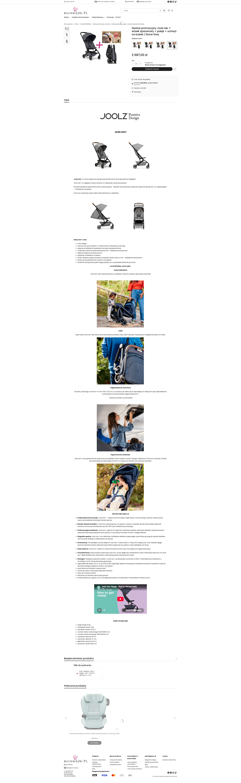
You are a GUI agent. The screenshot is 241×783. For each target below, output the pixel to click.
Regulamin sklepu (150, 760)
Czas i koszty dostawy (134, 769)
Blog (146, 765)
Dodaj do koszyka (152, 69)
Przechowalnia (114, 762)
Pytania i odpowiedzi (99, 760)
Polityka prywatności (151, 762)
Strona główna (68, 24)
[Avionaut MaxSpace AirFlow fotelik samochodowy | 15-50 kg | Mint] (94, 711)
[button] (164, 10)
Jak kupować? (96, 766)
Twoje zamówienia (116, 760)
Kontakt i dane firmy (169, 760)
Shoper (174, 776)
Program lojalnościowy (96, 763)
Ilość (133, 61)
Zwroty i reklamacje (151, 767)
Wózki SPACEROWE (85, 24)
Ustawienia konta (115, 765)
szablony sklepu (158, 776)
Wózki (76, 24)
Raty (93, 769)
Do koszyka (94, 743)
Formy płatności (132, 766)
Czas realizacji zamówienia (132, 763)
